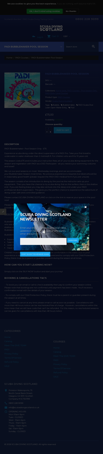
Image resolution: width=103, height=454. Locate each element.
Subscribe (72, 240)
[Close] (85, 207)
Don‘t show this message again (35, 254)
